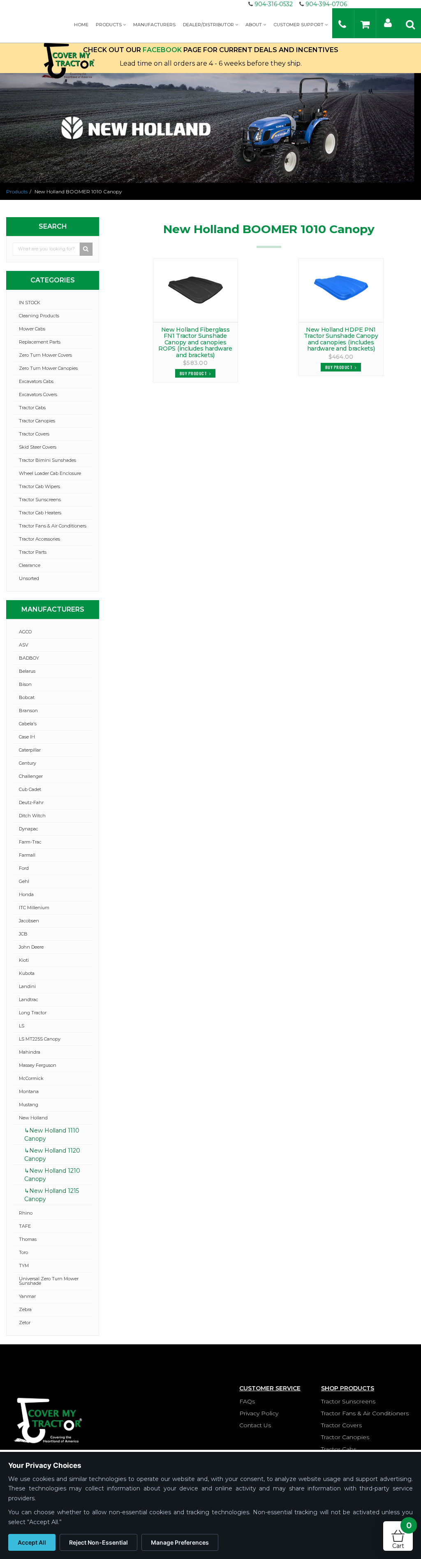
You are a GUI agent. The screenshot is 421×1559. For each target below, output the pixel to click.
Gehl (24, 881)
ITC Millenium (34, 907)
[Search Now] (86, 249)
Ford (24, 868)
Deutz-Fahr (31, 802)
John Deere (31, 947)
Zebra (25, 1309)
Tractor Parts (32, 552)
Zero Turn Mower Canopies (48, 368)
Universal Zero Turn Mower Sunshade (49, 1281)
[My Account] (388, 22)
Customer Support (299, 25)
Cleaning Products (39, 316)
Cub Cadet (30, 789)
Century (27, 763)
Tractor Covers (34, 434)
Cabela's (28, 724)
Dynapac (28, 829)
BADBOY (29, 658)
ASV (23, 645)
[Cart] (365, 24)
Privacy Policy (258, 1413)
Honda (26, 894)
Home (81, 25)
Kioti (24, 960)
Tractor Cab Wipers (39, 486)
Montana (29, 1091)
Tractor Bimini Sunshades (47, 460)
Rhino (25, 1213)
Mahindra (29, 1052)
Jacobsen (29, 921)
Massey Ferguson (37, 1065)
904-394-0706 (326, 4)
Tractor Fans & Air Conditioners (52, 526)
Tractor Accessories (39, 539)
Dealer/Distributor (209, 25)
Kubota (27, 973)
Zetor (24, 1322)
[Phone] (342, 24)
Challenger (31, 776)
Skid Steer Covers (37, 447)
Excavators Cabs (36, 381)
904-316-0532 (273, 4)
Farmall (27, 855)
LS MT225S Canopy (39, 1039)
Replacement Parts (39, 342)
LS (21, 1026)
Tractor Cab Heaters (40, 513)
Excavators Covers (38, 394)
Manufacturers (154, 25)
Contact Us (255, 1425)
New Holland (33, 1118)
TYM (24, 1265)
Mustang (28, 1104)
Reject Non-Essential (98, 1542)
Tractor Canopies (37, 421)
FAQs (247, 1401)
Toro (23, 1252)
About (254, 25)
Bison (25, 684)
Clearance (29, 565)
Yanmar (27, 1296)
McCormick (31, 1078)
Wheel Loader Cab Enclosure (50, 473)
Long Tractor (32, 1013)
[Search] (410, 24)
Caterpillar (30, 750)
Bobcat (27, 697)
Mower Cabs (32, 329)
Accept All (32, 1542)
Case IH (27, 737)
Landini (27, 986)
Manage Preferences (180, 1542)
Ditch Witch (32, 815)
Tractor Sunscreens (40, 499)
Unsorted (29, 578)
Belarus (27, 671)
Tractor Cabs (32, 407)
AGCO (25, 632)
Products (109, 25)
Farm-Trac (30, 842)
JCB (23, 934)
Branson (28, 710)
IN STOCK (29, 302)
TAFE (25, 1226)
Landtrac (28, 999)
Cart (402, 1535)
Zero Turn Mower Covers (45, 355)
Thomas (28, 1239)
